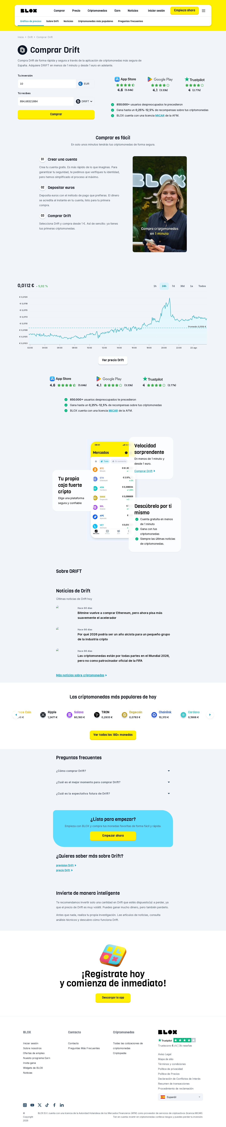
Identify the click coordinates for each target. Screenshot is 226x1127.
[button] (79, 160)
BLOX (27, 1032)
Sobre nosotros (32, 1048)
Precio (76, 11)
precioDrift (63, 870)
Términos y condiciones (172, 1064)
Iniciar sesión (156, 11)
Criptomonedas (97, 11)
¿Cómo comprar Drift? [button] (71, 770)
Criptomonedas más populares (95, 21)
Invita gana (29, 1062)
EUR (86, 83)
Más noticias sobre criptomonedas (80, 675)
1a (191, 286)
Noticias (133, 11)
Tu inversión (25, 75)
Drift (30, 37)
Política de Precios (169, 1073)
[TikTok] (47, 1105)
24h (164, 286)
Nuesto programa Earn (36, 1058)
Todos (202, 286)
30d (182, 286)
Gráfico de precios (30, 21)
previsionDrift (65, 865)
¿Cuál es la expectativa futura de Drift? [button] (83, 793)
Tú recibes (24, 93)
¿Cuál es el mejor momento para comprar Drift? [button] (88, 782)
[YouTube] (32, 1105)
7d (173, 286)
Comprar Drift (143, 471)
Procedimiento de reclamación (175, 1088)
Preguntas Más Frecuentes (84, 1048)
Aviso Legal (164, 1054)
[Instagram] (25, 1105)
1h (155, 286)
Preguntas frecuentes (130, 21)
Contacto (74, 1032)
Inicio (21, 37)
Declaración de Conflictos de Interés (179, 1078)
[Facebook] (54, 1105)
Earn (117, 11)
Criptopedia (119, 1053)
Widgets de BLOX (33, 1067)
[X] (40, 1105)
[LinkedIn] (62, 1105)
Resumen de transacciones (174, 1083)
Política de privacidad (170, 1068)
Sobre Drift (52, 21)
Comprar (59, 11)
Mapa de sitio (165, 1059)
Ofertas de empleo (34, 1053)
